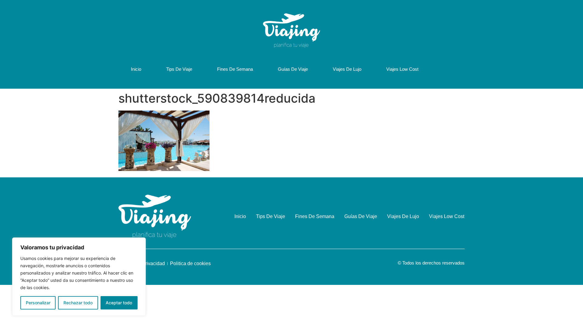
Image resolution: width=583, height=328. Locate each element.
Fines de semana (235, 69)
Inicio (136, 69)
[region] (79, 276)
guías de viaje (293, 69)
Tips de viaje (179, 69)
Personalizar (38, 302)
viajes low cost (402, 69)
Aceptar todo (119, 302)
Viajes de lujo (347, 69)
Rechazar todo (78, 302)
